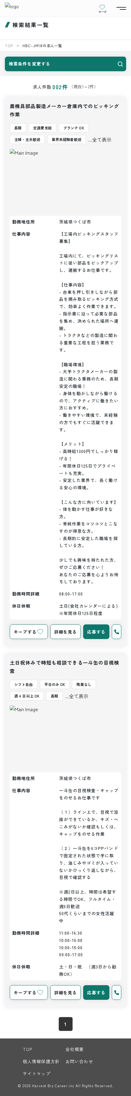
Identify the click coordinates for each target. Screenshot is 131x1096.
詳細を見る (65, 632)
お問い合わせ (79, 1061)
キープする (25, 632)
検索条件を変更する (29, 64)
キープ (103, 11)
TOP (9, 45)
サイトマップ (37, 1073)
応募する (96, 632)
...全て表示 (100, 139)
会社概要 (75, 1049)
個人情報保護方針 (41, 1061)
